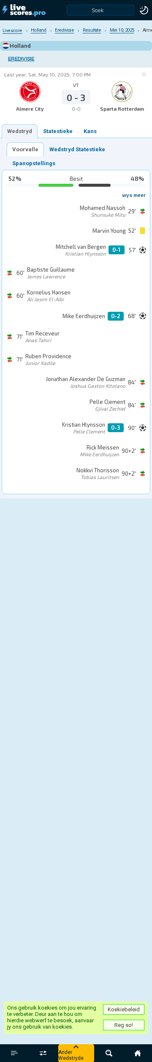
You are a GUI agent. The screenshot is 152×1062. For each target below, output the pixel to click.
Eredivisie (21, 59)
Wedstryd (19, 131)
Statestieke (58, 131)
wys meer (134, 195)
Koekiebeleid (124, 1009)
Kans (90, 131)
